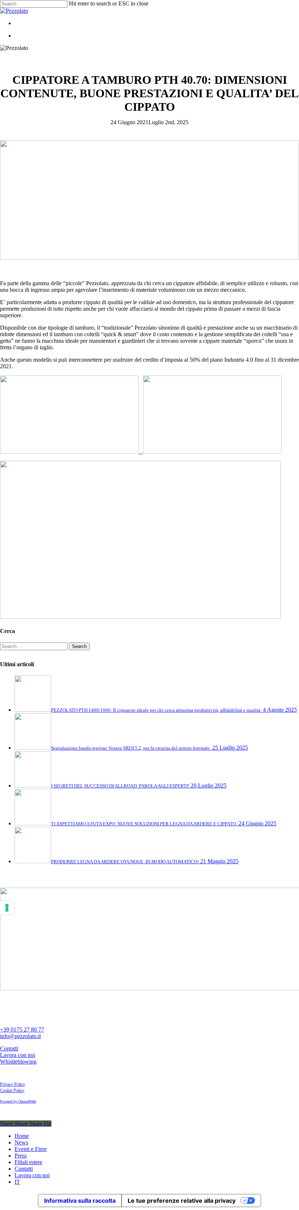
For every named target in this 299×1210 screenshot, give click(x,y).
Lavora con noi (17, 1055)
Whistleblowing (18, 1061)
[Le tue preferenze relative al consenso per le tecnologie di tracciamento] (7, 908)
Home (22, 1136)
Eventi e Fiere (31, 1149)
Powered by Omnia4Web (18, 1101)
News (21, 1142)
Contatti (9, 1048)
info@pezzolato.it (20, 1036)
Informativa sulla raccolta (80, 1200)
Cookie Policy (12, 1090)
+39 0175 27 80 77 (22, 1029)
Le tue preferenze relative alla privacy (182, 1200)
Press (21, 1155)
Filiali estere (28, 1162)
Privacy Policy (12, 1084)
